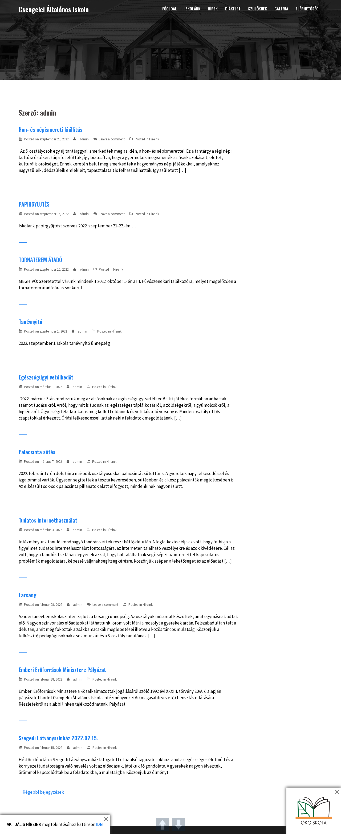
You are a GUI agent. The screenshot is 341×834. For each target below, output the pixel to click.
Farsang (27, 595)
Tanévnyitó (30, 322)
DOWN (178, 824)
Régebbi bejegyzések (43, 792)
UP (162, 824)
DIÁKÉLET (233, 8)
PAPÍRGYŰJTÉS (34, 204)
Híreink (154, 139)
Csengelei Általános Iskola (54, 9)
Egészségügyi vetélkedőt (46, 377)
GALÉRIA (281, 8)
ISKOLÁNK (192, 8)
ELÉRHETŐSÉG (307, 8)
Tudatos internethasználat (48, 520)
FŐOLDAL (169, 8)
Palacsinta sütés (37, 452)
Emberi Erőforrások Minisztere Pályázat (62, 670)
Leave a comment (112, 139)
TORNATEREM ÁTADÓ (40, 260)
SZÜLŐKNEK (257, 8)
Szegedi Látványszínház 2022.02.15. (58, 738)
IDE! (99, 824)
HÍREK (213, 8)
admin (84, 139)
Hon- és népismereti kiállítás (50, 129)
